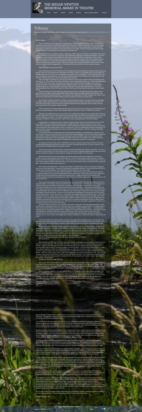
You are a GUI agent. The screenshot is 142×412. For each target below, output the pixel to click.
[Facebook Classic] (102, 409)
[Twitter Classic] (104, 409)
